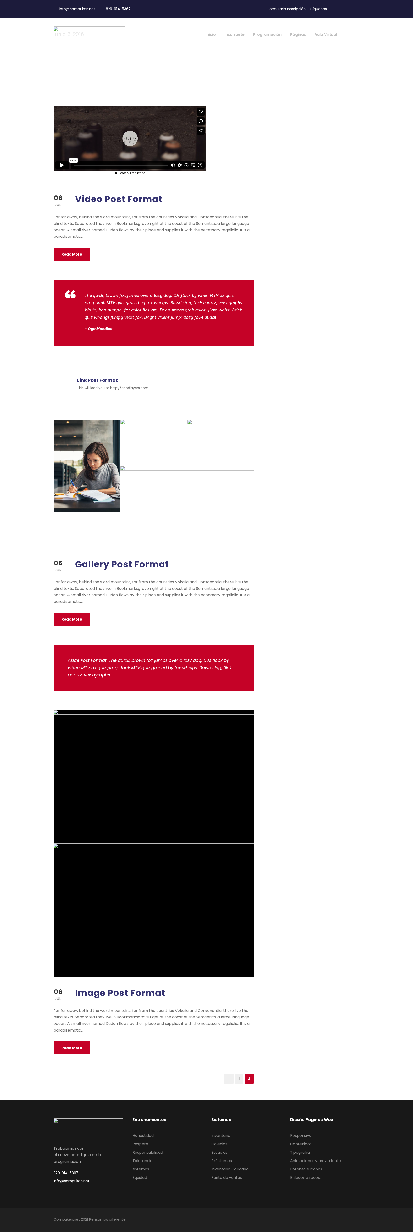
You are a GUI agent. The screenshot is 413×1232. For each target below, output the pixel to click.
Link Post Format (97, 380)
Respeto (140, 1144)
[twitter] (343, 8)
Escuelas (219, 1152)
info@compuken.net (72, 1180)
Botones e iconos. (306, 1169)
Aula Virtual (326, 34)
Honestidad (143, 1135)
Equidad (139, 1177)
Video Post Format (118, 199)
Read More (71, 254)
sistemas (140, 1169)
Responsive (300, 1135)
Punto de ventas (226, 1177)
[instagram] (352, 8)
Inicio (211, 34)
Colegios (219, 1144)
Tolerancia (142, 1161)
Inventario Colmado (230, 1169)
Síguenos (318, 8)
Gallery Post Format (122, 564)
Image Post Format (120, 993)
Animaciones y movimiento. (316, 1161)
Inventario (220, 1135)
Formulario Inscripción (287, 8)
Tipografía (300, 1152)
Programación (267, 34)
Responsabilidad (147, 1152)
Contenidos (301, 1144)
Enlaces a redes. (305, 1177)
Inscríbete (234, 34)
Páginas (298, 34)
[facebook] (334, 8)
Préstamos (221, 1161)
